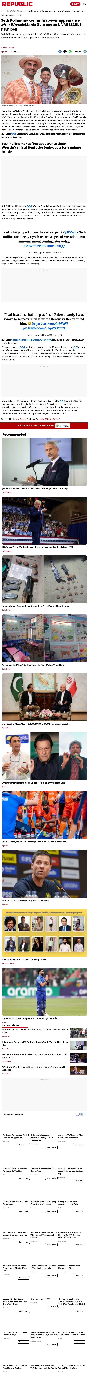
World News (6, 492)
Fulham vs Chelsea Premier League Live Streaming (25, 900)
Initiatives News (8, 963)
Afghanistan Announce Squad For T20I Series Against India (29, 1018)
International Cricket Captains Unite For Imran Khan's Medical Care (33, 782)
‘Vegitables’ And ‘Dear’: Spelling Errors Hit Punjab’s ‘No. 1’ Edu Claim (33, 665)
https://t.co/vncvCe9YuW (50, 323)
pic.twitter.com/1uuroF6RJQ (44, 246)
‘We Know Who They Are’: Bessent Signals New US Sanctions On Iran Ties (34, 1068)
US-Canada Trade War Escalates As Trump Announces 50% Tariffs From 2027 (37, 547)
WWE (13, 133)
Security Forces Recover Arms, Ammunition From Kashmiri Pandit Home (35, 606)
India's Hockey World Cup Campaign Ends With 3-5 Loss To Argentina (34, 841)
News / (3, 11)
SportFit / (10, 11)
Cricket (4, 787)
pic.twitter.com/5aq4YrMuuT (44, 328)
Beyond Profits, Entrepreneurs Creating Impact (24, 959)
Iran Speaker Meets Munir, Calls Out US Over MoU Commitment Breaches (36, 724)
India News (6, 610)
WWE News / (19, 11)
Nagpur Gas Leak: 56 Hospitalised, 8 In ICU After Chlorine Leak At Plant (35, 1031)
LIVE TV (76, 4)
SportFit (4, 51)
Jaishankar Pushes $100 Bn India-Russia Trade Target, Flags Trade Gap (34, 488)
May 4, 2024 (57, 252)
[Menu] (83, 4)
